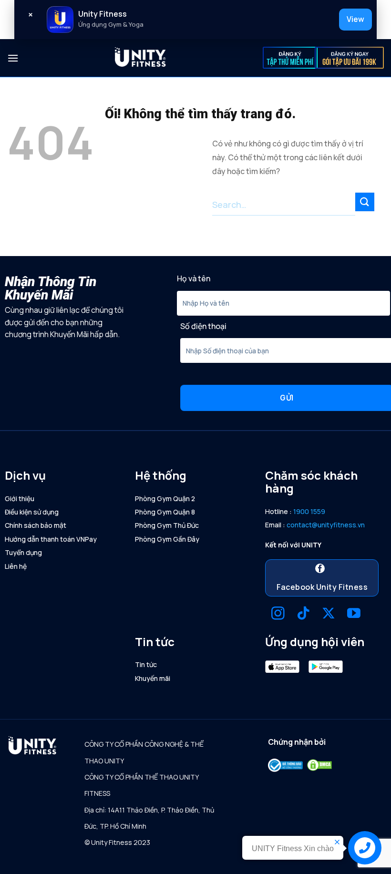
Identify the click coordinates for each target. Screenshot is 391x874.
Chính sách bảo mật (35, 525)
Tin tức (146, 664)
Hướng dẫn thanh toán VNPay (51, 539)
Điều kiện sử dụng (32, 511)
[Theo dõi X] (328, 614)
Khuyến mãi (152, 678)
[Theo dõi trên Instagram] (278, 614)
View (355, 19)
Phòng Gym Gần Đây (167, 539)
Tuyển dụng (23, 552)
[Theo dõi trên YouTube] (353, 614)
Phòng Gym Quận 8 (165, 511)
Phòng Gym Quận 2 (165, 498)
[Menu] (13, 58)
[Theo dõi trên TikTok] (303, 614)
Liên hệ (16, 566)
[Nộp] (364, 202)
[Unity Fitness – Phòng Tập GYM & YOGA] (140, 58)
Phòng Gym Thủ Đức (167, 525)
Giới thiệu (19, 498)
